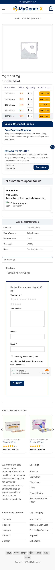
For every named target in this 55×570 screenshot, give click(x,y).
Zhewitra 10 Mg (9, 442)
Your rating (16, 295)
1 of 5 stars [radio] (11, 299)
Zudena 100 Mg (36, 442)
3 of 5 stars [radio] (22, 299)
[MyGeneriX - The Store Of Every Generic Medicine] (28, 9)
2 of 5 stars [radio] (15, 299)
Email (13, 344)
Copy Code (41, 167)
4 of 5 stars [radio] (31, 299)
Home (16, 18)
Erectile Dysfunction (31, 18)
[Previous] (2, 435)
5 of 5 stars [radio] (15, 304)
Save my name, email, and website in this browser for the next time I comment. (26, 361)
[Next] (52, 435)
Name (13, 331)
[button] (3, 8)
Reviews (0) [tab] (9, 260)
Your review (16, 308)
